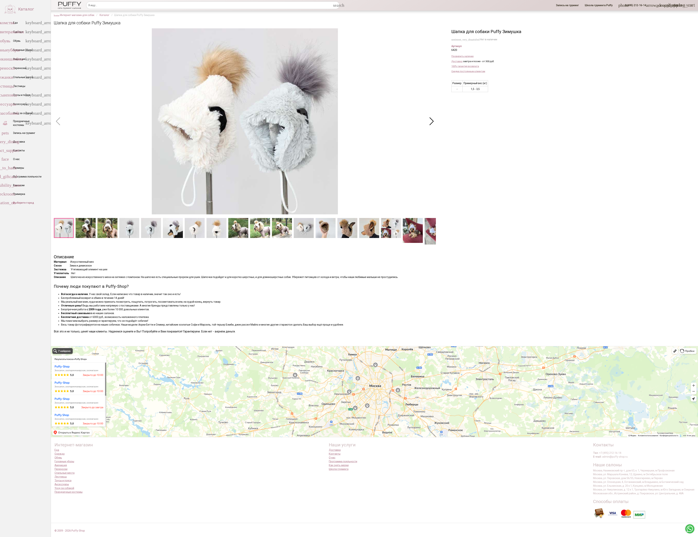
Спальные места (65, 472)
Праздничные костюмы (69, 491)
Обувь (58, 457)
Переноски (61, 469)
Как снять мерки (339, 465)
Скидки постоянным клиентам (468, 71)
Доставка (456, 61)
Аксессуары (62, 484)
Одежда (60, 453)
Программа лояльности (343, 461)
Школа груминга (338, 469)
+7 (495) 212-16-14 (610, 452)
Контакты (334, 453)
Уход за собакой (64, 488)
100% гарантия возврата (465, 66)
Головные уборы (64, 461)
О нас (332, 457)
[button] (634, 5)
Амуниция (61, 465)
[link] (567, 5)
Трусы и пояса (63, 480)
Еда (57, 450)
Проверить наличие (462, 56)
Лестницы (61, 476)
